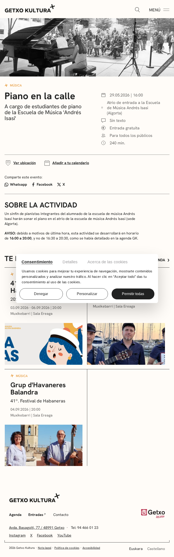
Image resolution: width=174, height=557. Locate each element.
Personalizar (87, 294)
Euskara (136, 548)
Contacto (60, 514)
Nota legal (44, 548)
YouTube (64, 535)
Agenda (15, 514)
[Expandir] (137, 10)
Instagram (17, 535)
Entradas (35, 514)
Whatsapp (18, 184)
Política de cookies (66, 548)
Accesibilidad (91, 548)
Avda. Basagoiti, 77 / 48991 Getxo (36, 527)
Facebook (45, 184)
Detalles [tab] (70, 262)
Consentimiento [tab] (37, 262)
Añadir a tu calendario (70, 162)
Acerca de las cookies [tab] (107, 262)
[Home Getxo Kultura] (30, 7)
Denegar (41, 294)
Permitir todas (133, 294)
